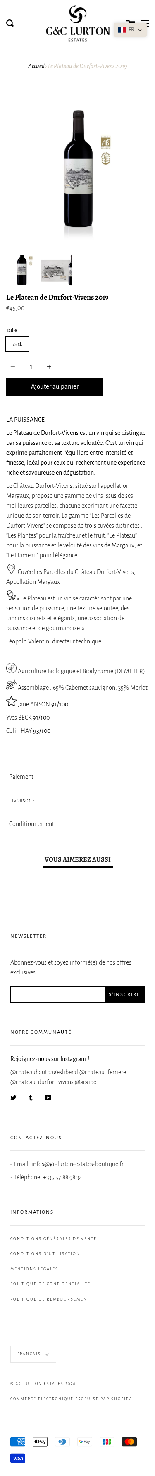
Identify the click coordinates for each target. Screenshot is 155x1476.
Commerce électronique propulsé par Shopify (70, 1399)
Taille (11, 330)
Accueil (36, 66)
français (30, 1354)
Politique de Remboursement (50, 1299)
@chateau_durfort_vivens (42, 1082)
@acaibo (86, 1082)
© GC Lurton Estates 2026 (43, 1384)
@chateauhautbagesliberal (44, 1072)
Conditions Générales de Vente (53, 1239)
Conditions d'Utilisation (45, 1254)
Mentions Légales (34, 1269)
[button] (130, 30)
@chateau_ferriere (102, 1072)
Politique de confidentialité (50, 1284)
